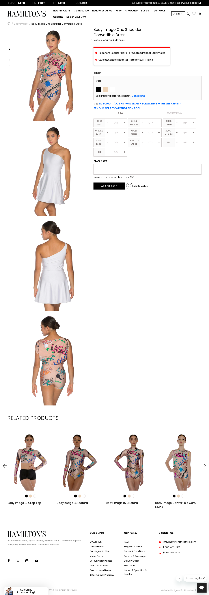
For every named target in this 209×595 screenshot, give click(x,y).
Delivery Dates (131, 560)
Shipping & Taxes (133, 546)
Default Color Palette (101, 560)
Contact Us (138, 96)
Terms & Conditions (134, 551)
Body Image (21, 23)
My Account (96, 541)
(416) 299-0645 (171, 552)
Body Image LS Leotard (72, 503)
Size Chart (129, 565)
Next (204, 466)
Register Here (119, 53)
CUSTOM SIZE (174, 112)
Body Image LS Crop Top (24, 503)
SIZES (120, 112)
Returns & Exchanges (135, 556)
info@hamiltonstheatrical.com (179, 541)
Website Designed (170, 590)
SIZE (137, 103)
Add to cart (109, 186)
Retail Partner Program (102, 575)
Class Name (100, 161)
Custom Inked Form (100, 570)
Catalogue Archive (100, 551)
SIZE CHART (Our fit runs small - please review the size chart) (140, 103)
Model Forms (96, 556)
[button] (117, 108)
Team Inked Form (99, 565)
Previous (5, 466)
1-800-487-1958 (171, 547)
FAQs (126, 541)
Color (97, 73)
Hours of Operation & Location (135, 572)
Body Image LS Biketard (122, 503)
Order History (97, 546)
